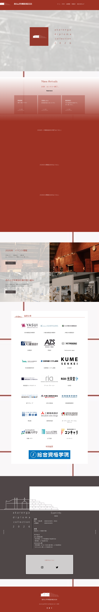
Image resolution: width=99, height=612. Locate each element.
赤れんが (44, 599)
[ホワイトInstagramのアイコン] (47, 608)
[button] (63, 4)
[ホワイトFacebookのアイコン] (51, 608)
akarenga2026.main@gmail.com (47, 604)
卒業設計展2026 (52, 599)
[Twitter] (57, 567)
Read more (49, 90)
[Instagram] (42, 567)
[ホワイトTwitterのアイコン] (49, 608)
